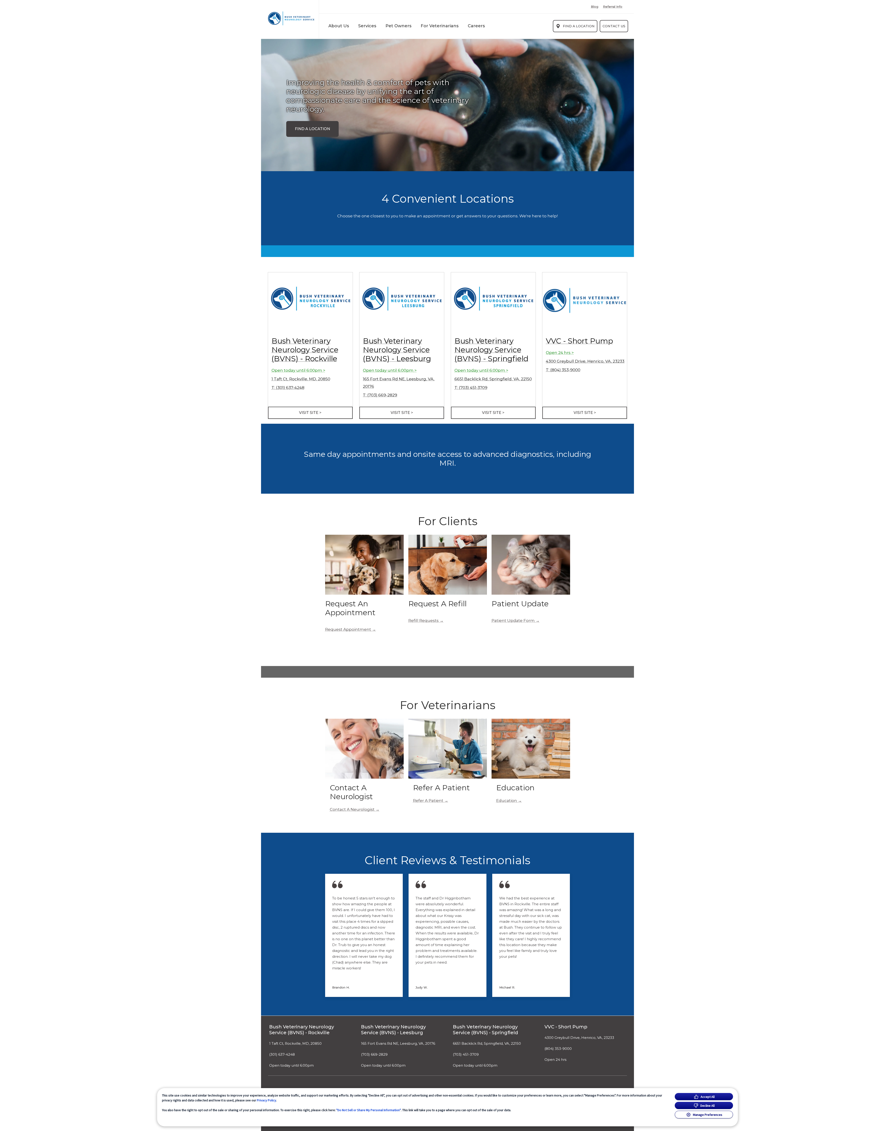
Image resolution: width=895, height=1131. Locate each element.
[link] (291, 18)
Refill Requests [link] (423, 620)
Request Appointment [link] (348, 629)
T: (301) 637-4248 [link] (288, 387)
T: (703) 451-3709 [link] (470, 387)
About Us (338, 25)
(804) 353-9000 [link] (558, 1049)
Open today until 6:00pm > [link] (298, 370)
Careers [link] (476, 25)
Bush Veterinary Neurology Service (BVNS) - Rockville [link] (305, 349)
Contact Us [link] (613, 26)
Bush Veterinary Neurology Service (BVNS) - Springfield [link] (491, 349)
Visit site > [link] (310, 412)
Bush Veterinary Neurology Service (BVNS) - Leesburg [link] (397, 349)
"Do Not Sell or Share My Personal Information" (368, 1110)
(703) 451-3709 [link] (466, 1054)
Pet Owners (398, 25)
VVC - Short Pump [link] (579, 340)
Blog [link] (594, 6)
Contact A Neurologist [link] (352, 809)
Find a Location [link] (579, 26)
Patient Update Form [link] (513, 620)
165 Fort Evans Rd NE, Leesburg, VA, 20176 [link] (398, 1043)
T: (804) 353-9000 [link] (563, 370)
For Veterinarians (439, 25)
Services (367, 25)
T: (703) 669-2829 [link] (380, 395)
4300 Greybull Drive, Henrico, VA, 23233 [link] (585, 361)
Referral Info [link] (612, 6)
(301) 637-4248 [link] (282, 1054)
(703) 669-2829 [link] (374, 1054)
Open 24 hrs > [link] (560, 352)
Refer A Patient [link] (428, 800)
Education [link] (506, 800)
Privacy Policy (266, 1100)
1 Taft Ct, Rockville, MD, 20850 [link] (301, 379)
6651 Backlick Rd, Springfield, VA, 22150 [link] (493, 379)
